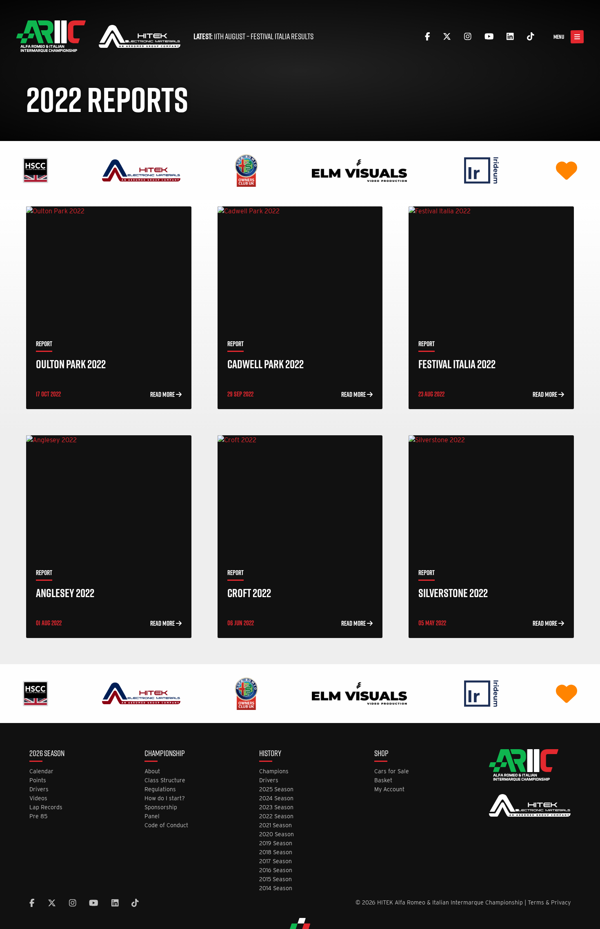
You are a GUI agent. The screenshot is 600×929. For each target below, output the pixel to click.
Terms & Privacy (549, 902)
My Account (389, 789)
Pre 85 (38, 816)
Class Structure (164, 780)
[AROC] (246, 170)
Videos (38, 798)
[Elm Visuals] (359, 170)
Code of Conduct (166, 825)
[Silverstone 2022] (491, 496)
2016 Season (275, 870)
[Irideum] (481, 170)
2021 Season (275, 825)
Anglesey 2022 (65, 593)
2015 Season (275, 879)
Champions (274, 771)
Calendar (41, 771)
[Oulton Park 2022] (108, 267)
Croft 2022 (249, 593)
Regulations (160, 789)
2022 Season (276, 816)
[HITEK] (141, 170)
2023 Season (276, 807)
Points (37, 780)
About (152, 771)
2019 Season (275, 843)
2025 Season (276, 789)
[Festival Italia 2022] (491, 267)
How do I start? (164, 798)
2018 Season (275, 852)
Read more (163, 394)
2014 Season (275, 888)
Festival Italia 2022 (457, 364)
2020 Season (276, 834)
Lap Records (45, 807)
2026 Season (46, 754)
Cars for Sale (391, 771)
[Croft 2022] (300, 496)
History (270, 754)
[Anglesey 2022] (108, 496)
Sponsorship (160, 807)
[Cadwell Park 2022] (300, 267)
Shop (381, 754)
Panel (152, 816)
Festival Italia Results (282, 36)
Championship (164, 754)
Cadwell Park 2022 (265, 364)
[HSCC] (35, 170)
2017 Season (275, 861)
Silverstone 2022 (453, 593)
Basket (383, 780)
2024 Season (276, 798)
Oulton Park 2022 (71, 364)
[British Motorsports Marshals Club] (566, 170)
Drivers (39, 789)
